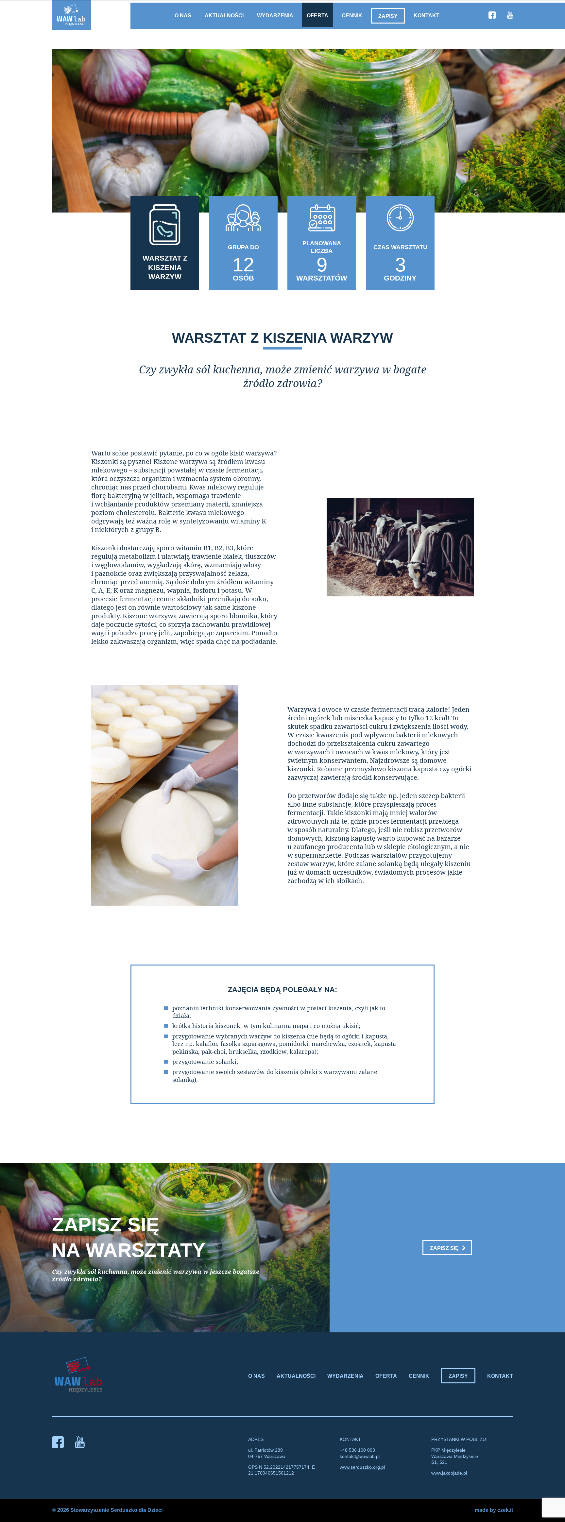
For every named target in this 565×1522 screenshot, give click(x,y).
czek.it (505, 1510)
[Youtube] (510, 15)
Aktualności (224, 15)
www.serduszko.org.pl (362, 1467)
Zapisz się (444, 1248)
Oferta (317, 15)
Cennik (352, 15)
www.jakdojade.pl (449, 1473)
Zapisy (388, 16)
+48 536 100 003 (357, 1450)
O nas (183, 15)
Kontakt (426, 15)
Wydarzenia (275, 15)
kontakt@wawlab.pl (360, 1456)
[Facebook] (492, 15)
